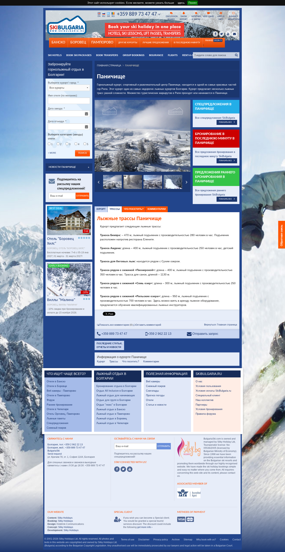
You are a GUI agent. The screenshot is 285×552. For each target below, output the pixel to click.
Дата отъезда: (57, 121)
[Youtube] (129, 469)
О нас (199, 381)
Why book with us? (206, 539)
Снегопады (152, 390)
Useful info (221, 18)
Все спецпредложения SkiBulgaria (215, 117)
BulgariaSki (54, 451)
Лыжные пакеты (56, 418)
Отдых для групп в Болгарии (113, 400)
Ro (113, 16)
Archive (176, 539)
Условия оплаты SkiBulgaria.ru (213, 390)
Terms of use (127, 539)
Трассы (115, 209)
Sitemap (188, 539)
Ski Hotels (55, 55)
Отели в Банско (56, 381)
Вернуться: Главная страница (220, 325)
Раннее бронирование (59, 404)
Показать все (225, 122)
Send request (55, 454)
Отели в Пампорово (58, 395)
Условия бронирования (209, 409)
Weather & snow (196, 18)
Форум (50, 400)
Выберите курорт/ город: (63, 82)
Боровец (78, 42)
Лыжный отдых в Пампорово (113, 413)
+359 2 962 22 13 (159, 333)
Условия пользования (208, 386)
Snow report (183, 18)
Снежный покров (56, 427)
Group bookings (133, 55)
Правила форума (206, 413)
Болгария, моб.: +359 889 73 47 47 (66, 447)
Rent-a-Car (189, 55)
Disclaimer (143, 539)
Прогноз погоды (155, 395)
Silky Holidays (65, 518)
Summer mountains (233, 18)
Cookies (224, 539)
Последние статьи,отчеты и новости (109, 345)
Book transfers (107, 55)
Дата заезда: (56, 108)
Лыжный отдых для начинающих (115, 395)
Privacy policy (160, 539)
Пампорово (102, 42)
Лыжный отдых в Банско (110, 409)
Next (186, 136)
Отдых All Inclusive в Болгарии (114, 390)
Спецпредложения (57, 423)
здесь (181, 2)
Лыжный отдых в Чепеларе (112, 423)
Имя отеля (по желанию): (63, 95)
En (99, 16)
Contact (236, 539)
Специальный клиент (208, 395)
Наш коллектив (204, 400)
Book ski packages (79, 55)
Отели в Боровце (57, 386)
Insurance (156, 55)
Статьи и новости (156, 404)
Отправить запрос (205, 333)
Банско (58, 42)
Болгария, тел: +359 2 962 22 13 (65, 444)
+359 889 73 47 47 (137, 14)
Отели (149, 400)
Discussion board (171, 18)
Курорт (101, 209)
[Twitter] (123, 469)
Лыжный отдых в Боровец (111, 418)
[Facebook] (117, 469)
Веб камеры (153, 381)
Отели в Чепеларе (57, 409)
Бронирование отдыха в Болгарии (116, 386)
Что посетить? (133, 209)
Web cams (208, 16)
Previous (98, 136)
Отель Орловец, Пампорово (63, 413)
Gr (108, 16)
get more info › (144, 527)
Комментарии (157, 209)
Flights (173, 55)
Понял (192, 2)
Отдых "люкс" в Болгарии (111, 404)
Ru (103, 16)
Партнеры (201, 404)
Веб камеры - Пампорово (61, 390)
